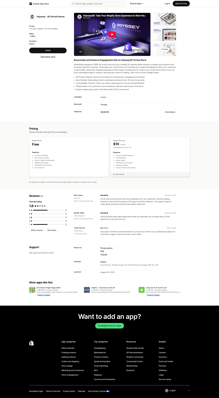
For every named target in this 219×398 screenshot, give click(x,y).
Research (130, 370)
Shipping (98, 375)
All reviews (51, 230)
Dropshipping (100, 348)
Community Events (134, 361)
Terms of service (53, 391)
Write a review (37, 230)
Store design (67, 366)
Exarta (31, 44)
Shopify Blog (131, 366)
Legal (161, 375)
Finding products (69, 352)
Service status (165, 379)
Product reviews (101, 357)
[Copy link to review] (84, 195)
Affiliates (163, 370)
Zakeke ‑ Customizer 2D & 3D (103, 288)
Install (47, 50)
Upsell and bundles (102, 361)
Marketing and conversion (73, 370)
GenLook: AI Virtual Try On (156, 288)
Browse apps (135, 3)
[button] (54, 292)
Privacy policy (106, 248)
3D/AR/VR (104, 112)
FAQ (102, 251)
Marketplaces (100, 352)
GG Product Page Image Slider (48, 288)
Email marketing (101, 366)
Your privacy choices (97, 391)
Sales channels (68, 348)
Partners (162, 366)
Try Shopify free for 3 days (109, 326)
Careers (162, 352)
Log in (167, 3)
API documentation (134, 352)
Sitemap (81, 391)
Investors (163, 357)
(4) (34, 36)
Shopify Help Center (135, 348)
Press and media (166, 361)
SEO (96, 370)
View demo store (47, 57)
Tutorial (103, 254)
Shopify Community (134, 357)
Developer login (36, 391)
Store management (70, 375)
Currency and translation (104, 379)
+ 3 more (164, 49)
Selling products (69, 357)
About (161, 348)
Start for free (181, 3)
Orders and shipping (70, 361)
